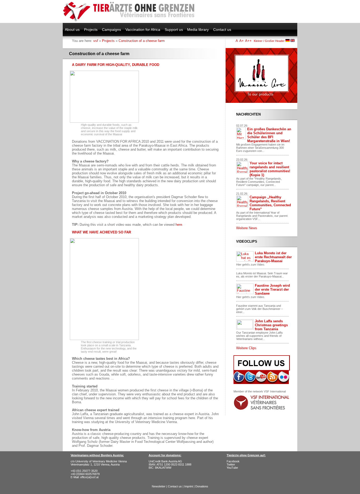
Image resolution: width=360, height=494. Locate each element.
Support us (174, 29)
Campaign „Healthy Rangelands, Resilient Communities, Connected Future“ (270, 203)
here (179, 225)
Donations (201, 486)
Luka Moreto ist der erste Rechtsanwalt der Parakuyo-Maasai (273, 257)
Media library (198, 29)
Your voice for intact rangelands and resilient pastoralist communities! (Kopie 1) (270, 169)
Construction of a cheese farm (142, 41)
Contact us (222, 29)
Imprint (188, 486)
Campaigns (111, 29)
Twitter (231, 464)
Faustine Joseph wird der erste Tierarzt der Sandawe (272, 289)
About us (72, 29)
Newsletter (159, 486)
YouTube (232, 467)
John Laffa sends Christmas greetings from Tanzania (271, 325)
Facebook (233, 461)
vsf (95, 41)
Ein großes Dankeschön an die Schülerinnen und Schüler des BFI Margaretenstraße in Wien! (269, 135)
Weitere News (246, 228)
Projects (91, 29)
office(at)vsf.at (89, 477)
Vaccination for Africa (142, 29)
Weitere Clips (246, 348)
